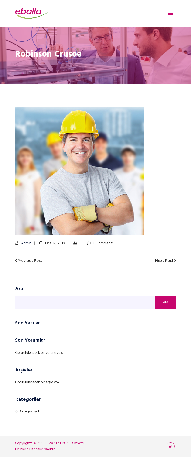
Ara (19, 289)
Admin (26, 243)
